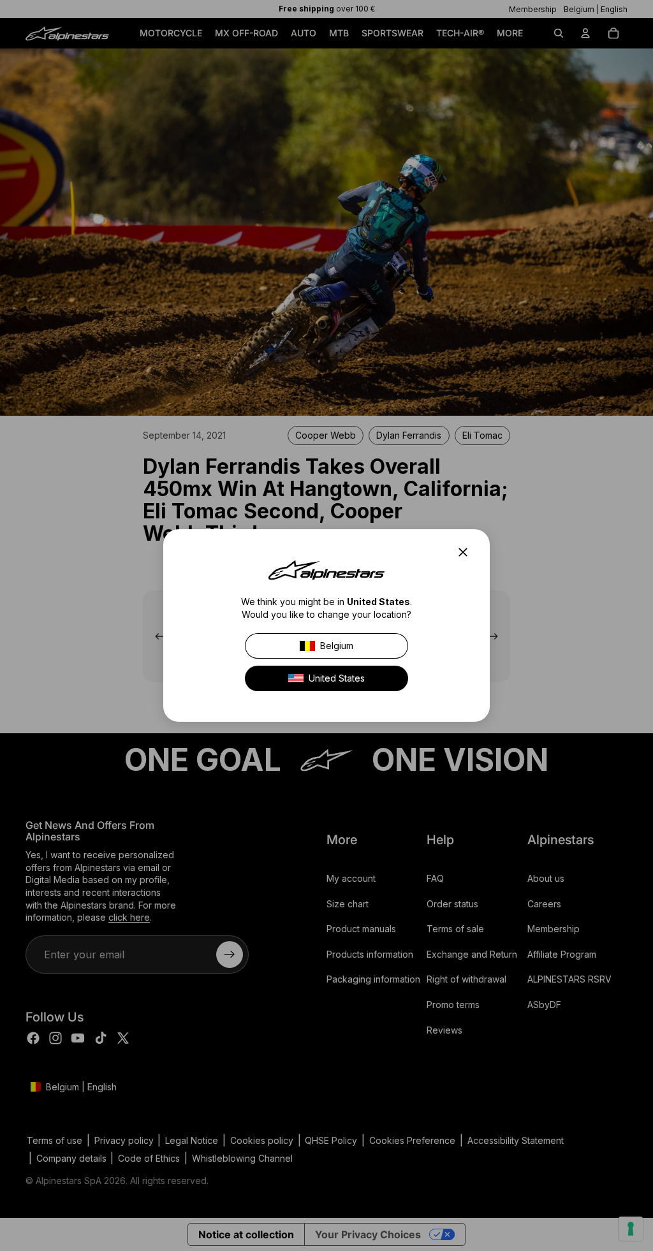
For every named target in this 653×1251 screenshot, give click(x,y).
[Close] (467, 552)
